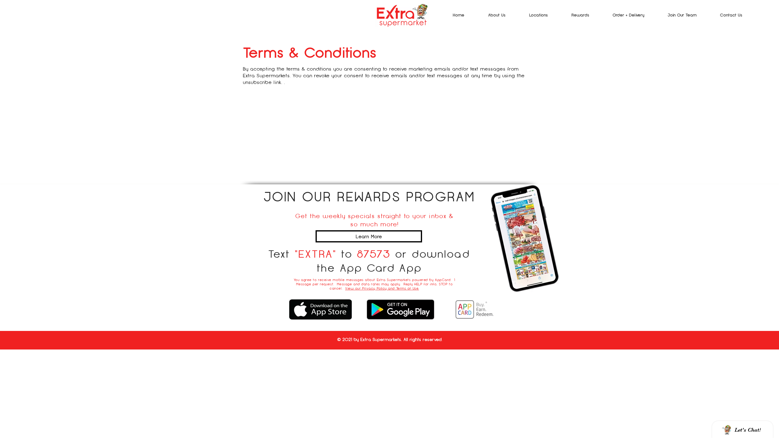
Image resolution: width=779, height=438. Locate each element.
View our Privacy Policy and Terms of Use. (382, 288)
